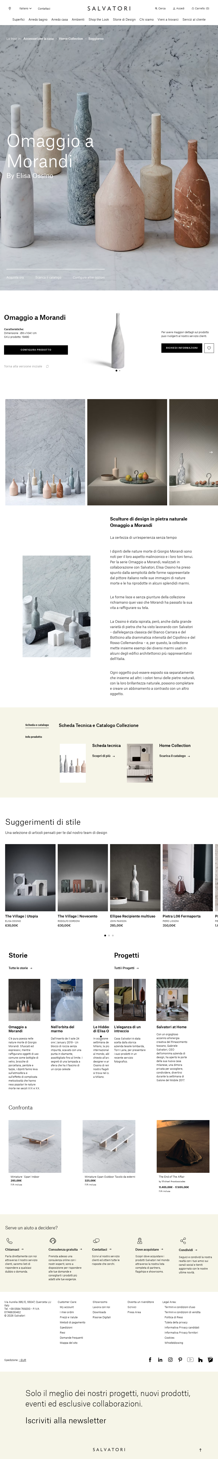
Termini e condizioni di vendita (183, 1312)
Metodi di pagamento (72, 1322)
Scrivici (132, 1307)
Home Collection (71, 38)
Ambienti (78, 19)
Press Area (134, 1312)
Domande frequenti (71, 1338)
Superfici (18, 19)
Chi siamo (146, 19)
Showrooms (100, 1302)
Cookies (169, 1338)
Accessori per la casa (38, 38)
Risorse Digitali (102, 1317)
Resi (62, 1332)
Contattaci (44, 8)
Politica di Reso (174, 1317)
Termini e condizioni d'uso (180, 1307)
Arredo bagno (38, 19)
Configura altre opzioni (89, 277)
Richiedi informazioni (182, 348)
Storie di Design (124, 19)
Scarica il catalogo (48, 277)
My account (67, 1307)
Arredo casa (59, 19)
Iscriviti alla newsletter (65, 1421)
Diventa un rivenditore (141, 1302)
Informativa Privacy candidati (182, 1327)
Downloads (99, 1312)
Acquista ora (15, 277)
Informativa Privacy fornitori (181, 1332)
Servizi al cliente (194, 19)
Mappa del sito (68, 1343)
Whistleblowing (174, 1343)
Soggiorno (95, 38)
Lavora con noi (101, 1307)
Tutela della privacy (176, 1322)
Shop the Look (99, 19)
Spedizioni (66, 1327)
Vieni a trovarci (168, 19)
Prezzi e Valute (69, 1317)
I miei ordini (67, 1312)
